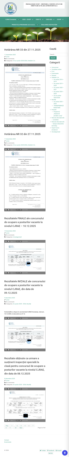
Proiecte (54, 109)
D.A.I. (53, 71)
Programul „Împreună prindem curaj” (58, 113)
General (54, 75)
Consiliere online (56, 69)
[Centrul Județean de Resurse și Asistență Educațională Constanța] (34, 34)
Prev (7, 425)
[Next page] (8, 65)
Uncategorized (56, 132)
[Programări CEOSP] (44, 5)
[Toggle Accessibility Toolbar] (65, 453)
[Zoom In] (20, 65)
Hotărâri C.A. (55, 77)
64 (15, 427)
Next (21, 427)
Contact (6, 440)
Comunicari (55, 67)
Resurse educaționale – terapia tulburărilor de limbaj (58, 124)
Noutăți (54, 99)
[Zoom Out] (17, 65)
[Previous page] (6, 65)
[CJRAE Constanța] (10, 8)
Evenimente (55, 73)
